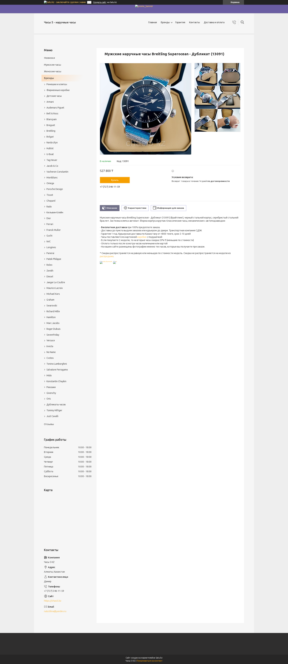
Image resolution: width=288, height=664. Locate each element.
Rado (49, 206)
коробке (141, 237)
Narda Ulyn (52, 142)
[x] (115, 261)
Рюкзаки (51, 387)
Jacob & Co (52, 166)
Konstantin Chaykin (56, 381)
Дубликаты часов (56, 404)
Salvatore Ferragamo (57, 369)
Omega (50, 183)
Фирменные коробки (58, 90)
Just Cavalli (52, 416)
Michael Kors (53, 294)
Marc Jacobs (53, 323)
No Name (51, 352)
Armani (50, 101)
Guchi (49, 235)
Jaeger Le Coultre (55, 282)
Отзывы (49, 424)
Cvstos (50, 358)
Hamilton (51, 317)
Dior (48, 218)
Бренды (165, 22)
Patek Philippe (53, 259)
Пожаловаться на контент (149, 661)
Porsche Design (54, 189)
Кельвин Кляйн (54, 212)
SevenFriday (52, 334)
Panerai (50, 253)
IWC (48, 241)
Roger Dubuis (53, 329)
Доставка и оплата (214, 22)
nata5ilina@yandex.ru (55, 611)
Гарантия (180, 22)
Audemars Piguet (55, 107)
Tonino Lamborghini (56, 363)
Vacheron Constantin (57, 171)
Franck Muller (53, 230)
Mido (49, 375)
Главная (152, 22)
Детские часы (54, 96)
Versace (50, 340)
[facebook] (106, 261)
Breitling (50, 130)
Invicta (49, 346)
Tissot (49, 195)
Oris (48, 398)
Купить (114, 180)
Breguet (50, 125)
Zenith (49, 270)
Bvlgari (50, 136)
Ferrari (49, 224)
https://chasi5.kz (52, 600)
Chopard (50, 200)
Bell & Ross (52, 113)
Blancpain (51, 119)
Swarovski (51, 305)
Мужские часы (52, 64)
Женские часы (52, 71)
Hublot (50, 148)
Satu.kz (159, 658)
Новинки (49, 57)
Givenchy (51, 393)
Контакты (194, 22)
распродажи (107, 256)
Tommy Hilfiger (54, 410)
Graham (50, 299)
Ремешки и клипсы (56, 84)
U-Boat (50, 154)
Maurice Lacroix (54, 288)
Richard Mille (53, 311)
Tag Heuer (51, 160)
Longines (51, 247)
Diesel (49, 276)
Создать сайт (99, 2)
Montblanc (52, 177)
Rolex (49, 264)
